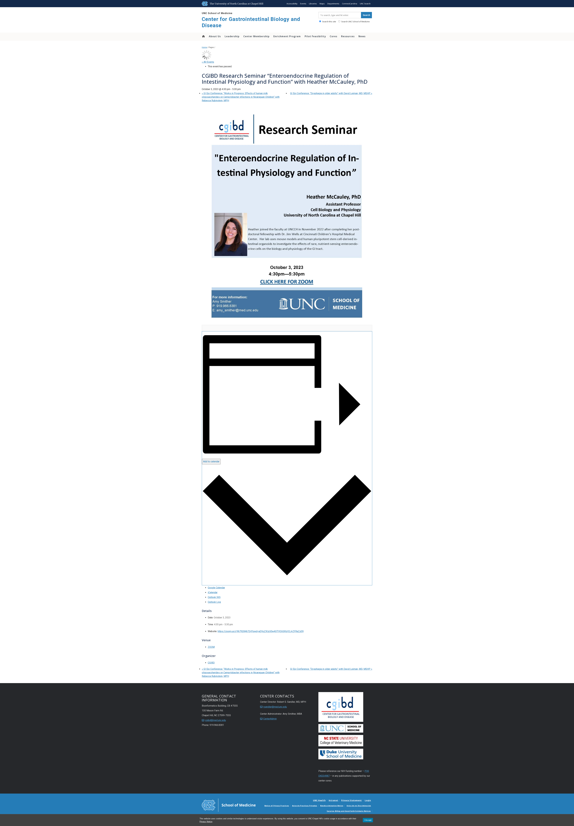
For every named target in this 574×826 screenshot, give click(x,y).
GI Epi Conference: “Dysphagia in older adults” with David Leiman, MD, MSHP (331, 93)
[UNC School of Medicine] (229, 805)
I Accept (367, 820)
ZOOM (211, 647)
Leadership (232, 36)
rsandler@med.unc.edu (275, 706)
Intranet (333, 800)
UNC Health (319, 800)
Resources (348, 36)
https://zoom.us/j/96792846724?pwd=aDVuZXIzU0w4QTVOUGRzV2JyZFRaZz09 (261, 631)
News (361, 36)
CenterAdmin (270, 718)
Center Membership (256, 36)
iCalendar (212, 592)
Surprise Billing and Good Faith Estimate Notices (349, 811)
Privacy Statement (351, 800)
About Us (215, 36)
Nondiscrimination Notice (331, 806)
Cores (333, 36)
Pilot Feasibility (315, 36)
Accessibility (292, 3)
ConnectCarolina (349, 3)
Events (303, 3)
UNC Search (365, 3)
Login (368, 800)
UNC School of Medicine (217, 13)
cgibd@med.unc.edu (215, 720)
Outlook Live (214, 602)
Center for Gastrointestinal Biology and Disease (251, 22)
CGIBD (211, 662)
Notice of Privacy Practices (276, 806)
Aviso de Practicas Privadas (304, 806)
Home (203, 36)
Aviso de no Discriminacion (359, 806)
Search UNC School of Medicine (355, 21)
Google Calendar (216, 587)
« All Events (208, 62)
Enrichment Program (287, 36)
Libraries (313, 3)
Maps (322, 3)
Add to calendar (211, 461)
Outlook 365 (214, 597)
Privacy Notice (206, 821)
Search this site (329, 21)
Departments (333, 3)
